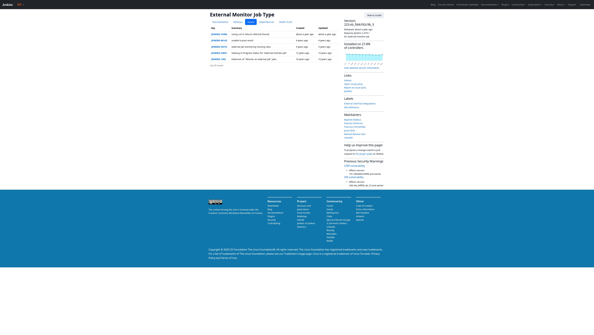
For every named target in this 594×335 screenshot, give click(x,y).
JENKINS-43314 (219, 46)
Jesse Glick (349, 130)
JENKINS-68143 (219, 40)
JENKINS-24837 (219, 52)
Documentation (220, 21)
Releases (238, 21)
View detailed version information (361, 67)
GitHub (347, 80)
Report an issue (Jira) (355, 87)
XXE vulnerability (353, 177)
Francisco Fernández (355, 126)
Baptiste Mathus (352, 119)
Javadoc (348, 91)
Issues (251, 21)
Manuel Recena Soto (354, 134)
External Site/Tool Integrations (360, 103)
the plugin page (363, 153)
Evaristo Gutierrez (353, 123)
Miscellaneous (351, 107)
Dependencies (266, 21)
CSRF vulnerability (354, 166)
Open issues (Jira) (353, 84)
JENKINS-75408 (219, 34)
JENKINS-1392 (218, 59)
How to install (374, 15)
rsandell (348, 137)
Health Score (285, 21)
